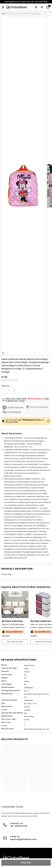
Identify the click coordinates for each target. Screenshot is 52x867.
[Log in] (41, 7)
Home (3, 14)
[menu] (3, 7)
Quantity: (5, 386)
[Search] (36, 7)
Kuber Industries (14, 621)
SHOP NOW (43, 2)
